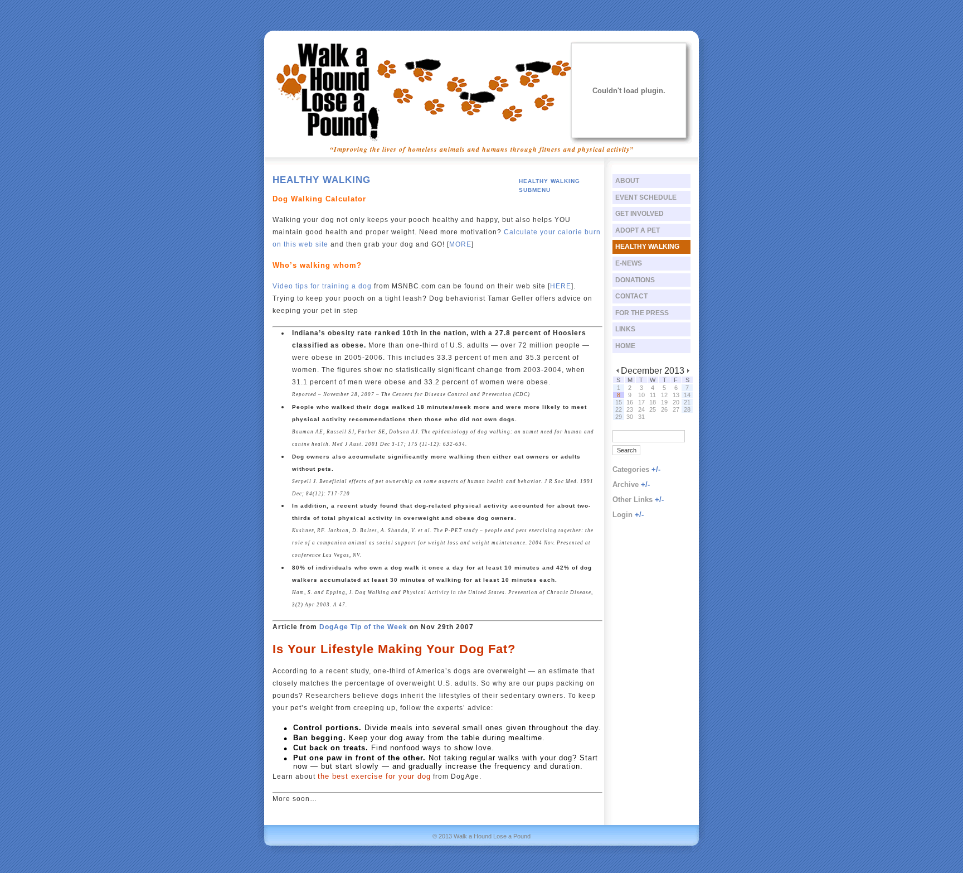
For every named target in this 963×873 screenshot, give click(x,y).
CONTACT (631, 296)
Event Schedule (646, 197)
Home (625, 346)
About (627, 181)
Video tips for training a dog (322, 286)
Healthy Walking (647, 246)
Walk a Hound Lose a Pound (492, 836)
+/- (655, 469)
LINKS (625, 329)
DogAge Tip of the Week (363, 627)
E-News (628, 263)
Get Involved (639, 214)
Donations (635, 280)
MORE (460, 244)
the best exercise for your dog (374, 776)
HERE (560, 286)
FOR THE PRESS (642, 313)
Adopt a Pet (637, 230)
